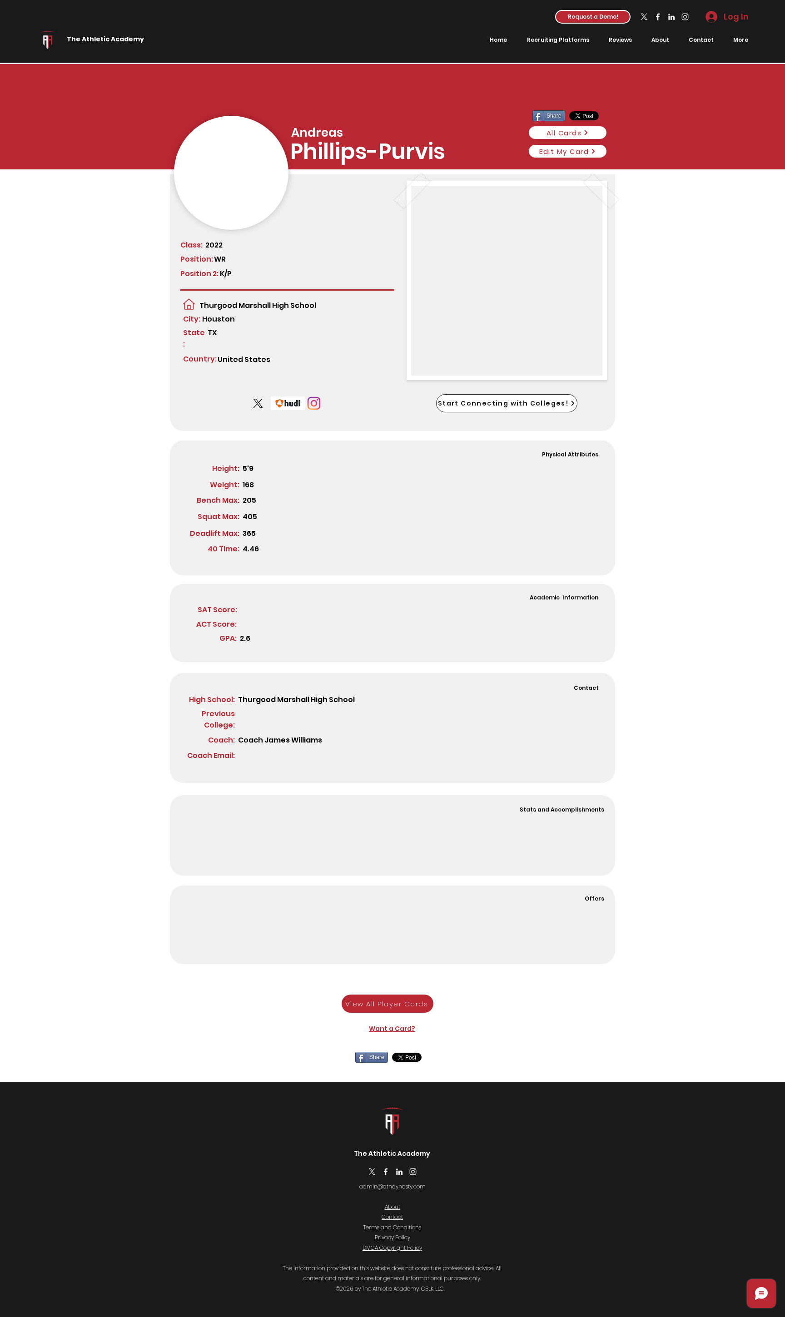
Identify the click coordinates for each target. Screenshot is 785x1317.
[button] (593, 17)
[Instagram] (685, 16)
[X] (644, 16)
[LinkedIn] (671, 16)
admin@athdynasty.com (392, 1186)
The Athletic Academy (105, 39)
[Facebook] (657, 16)
